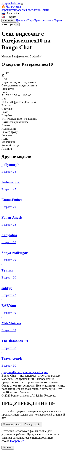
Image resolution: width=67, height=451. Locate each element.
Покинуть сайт (32, 424)
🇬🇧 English (8, 16)
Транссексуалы (44, 20)
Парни (58, 20)
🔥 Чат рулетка (11, 6)
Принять (7, 447)
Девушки (21, 20)
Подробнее (17, 441)
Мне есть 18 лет (12, 424)
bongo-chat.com (10, 3)
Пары (30, 20)
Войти (45, 9)
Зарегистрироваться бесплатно (21, 9)
